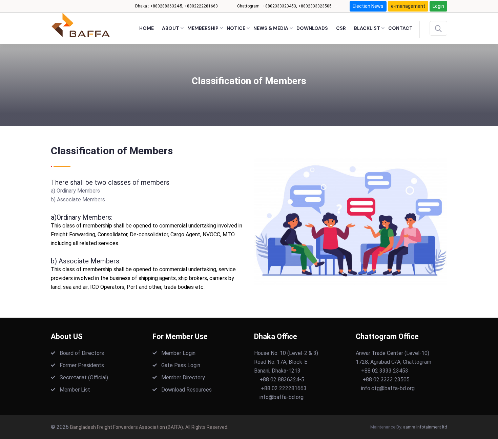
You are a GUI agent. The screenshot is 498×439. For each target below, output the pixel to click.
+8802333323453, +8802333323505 (297, 6)
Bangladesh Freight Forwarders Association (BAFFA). (127, 427)
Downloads (312, 28)
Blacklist (367, 28)
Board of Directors (82, 353)
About (170, 28)
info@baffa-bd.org (282, 397)
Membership (203, 28)
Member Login (178, 353)
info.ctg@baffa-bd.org (388, 388)
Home (146, 28)
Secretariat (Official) (84, 377)
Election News (368, 6)
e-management (408, 6)
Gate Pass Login (180, 365)
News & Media (270, 28)
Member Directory (183, 377)
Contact (400, 28)
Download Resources (186, 389)
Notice (236, 28)
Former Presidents (82, 365)
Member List (75, 389)
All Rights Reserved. (206, 427)
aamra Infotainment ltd (425, 427)
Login (438, 6)
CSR (341, 28)
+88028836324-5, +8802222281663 (184, 6)
